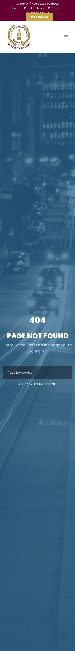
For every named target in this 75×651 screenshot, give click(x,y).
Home (16, 8)
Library (40, 8)
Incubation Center (37, 12)
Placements (40, 17)
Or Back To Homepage (37, 384)
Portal (28, 8)
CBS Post (53, 8)
